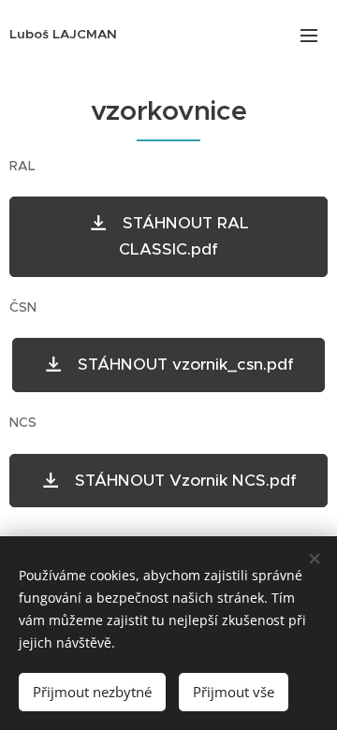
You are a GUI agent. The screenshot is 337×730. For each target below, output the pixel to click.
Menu (309, 34)
